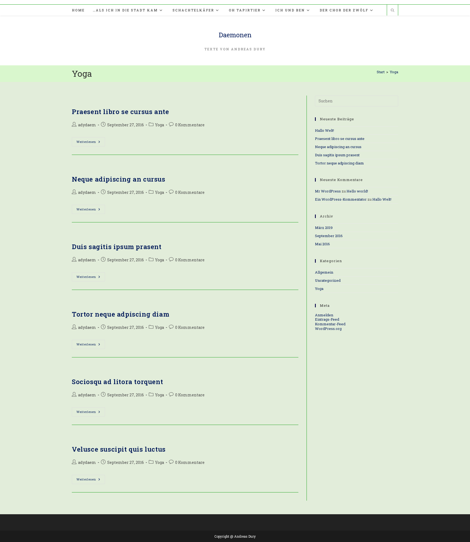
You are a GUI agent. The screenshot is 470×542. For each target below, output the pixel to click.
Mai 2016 (322, 243)
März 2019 (324, 227)
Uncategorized (328, 280)
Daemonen (235, 34)
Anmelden (324, 315)
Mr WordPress (328, 191)
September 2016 (329, 235)
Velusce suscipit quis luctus (119, 449)
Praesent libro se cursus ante (120, 111)
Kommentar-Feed (330, 323)
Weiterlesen (90, 142)
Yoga (394, 71)
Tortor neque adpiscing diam (120, 314)
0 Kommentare (190, 124)
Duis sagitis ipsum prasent (117, 246)
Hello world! (357, 191)
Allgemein (324, 272)
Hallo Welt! (324, 130)
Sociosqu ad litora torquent (117, 381)
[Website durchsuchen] (392, 10)
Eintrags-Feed (327, 319)
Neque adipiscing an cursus (118, 179)
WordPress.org (328, 328)
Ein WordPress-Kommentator (341, 199)
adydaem (87, 124)
